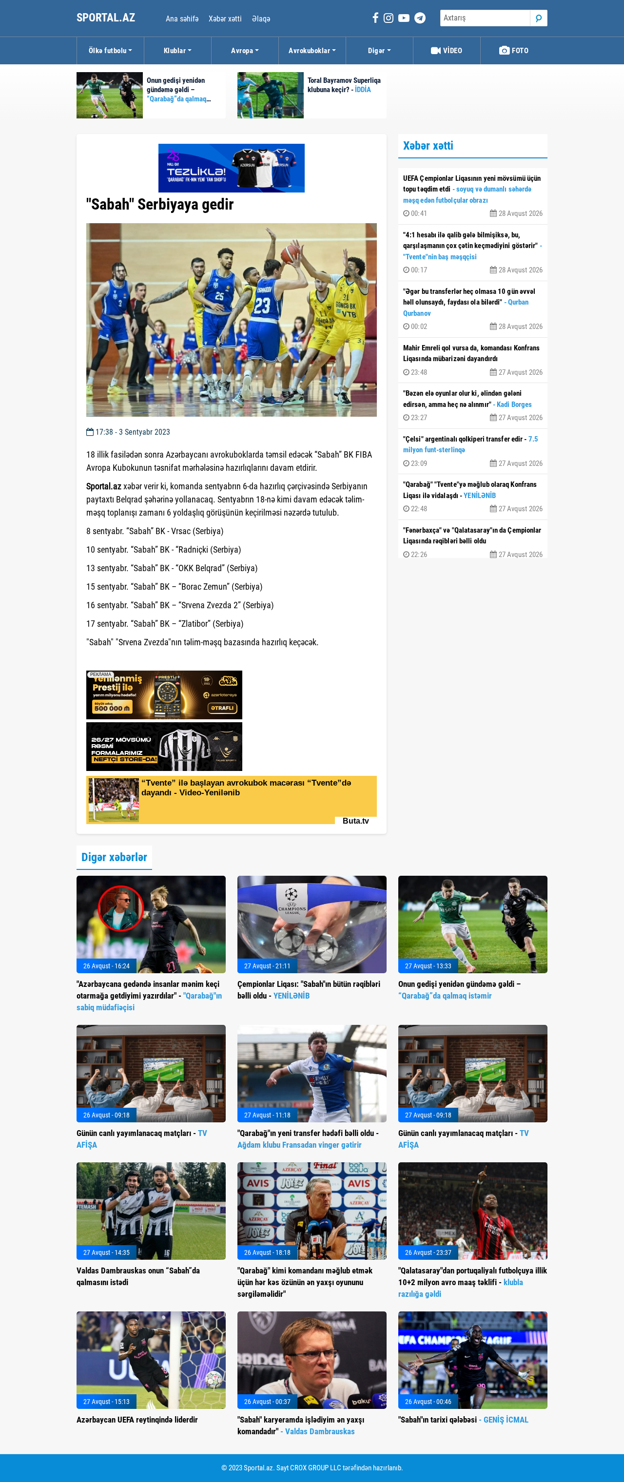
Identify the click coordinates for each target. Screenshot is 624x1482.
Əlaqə (261, 18)
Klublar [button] (175, 50)
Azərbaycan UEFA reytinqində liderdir (137, 1419)
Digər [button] (376, 50)
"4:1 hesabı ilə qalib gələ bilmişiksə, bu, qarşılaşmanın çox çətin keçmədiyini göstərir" (473, 253)
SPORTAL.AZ (107, 17)
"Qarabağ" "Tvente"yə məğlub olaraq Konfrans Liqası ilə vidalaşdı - (473, 496)
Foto (519, 50)
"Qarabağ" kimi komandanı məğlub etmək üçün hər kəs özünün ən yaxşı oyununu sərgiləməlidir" (304, 1282)
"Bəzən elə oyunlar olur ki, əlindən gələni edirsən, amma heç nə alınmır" (473, 405)
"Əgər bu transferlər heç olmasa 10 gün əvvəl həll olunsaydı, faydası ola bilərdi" (473, 309)
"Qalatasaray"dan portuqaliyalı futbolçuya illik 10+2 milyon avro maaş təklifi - (472, 1282)
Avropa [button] (242, 50)
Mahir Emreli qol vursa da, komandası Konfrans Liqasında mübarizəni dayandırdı (473, 360)
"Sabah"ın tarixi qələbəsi (463, 1419)
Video (451, 50)
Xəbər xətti (225, 18)
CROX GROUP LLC (315, 1467)
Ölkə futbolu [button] (108, 50)
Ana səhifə (182, 18)
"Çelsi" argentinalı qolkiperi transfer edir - (473, 451)
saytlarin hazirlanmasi (126, 660)
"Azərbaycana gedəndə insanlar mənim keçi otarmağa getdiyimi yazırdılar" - (149, 995)
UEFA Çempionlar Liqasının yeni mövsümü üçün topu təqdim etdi (473, 196)
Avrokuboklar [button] (309, 50)
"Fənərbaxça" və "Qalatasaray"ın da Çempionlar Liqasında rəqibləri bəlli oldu (473, 542)
